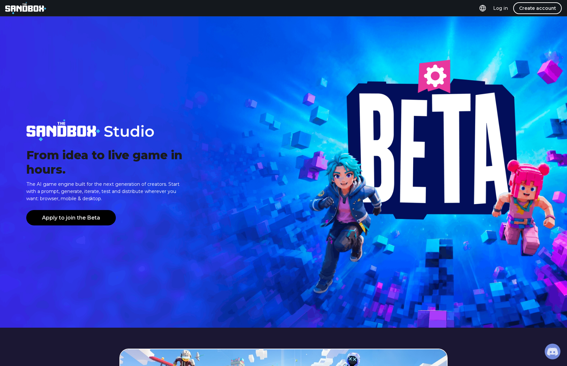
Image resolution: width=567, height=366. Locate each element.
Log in (500, 8)
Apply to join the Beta (71, 218)
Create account (537, 8)
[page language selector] (482, 8)
